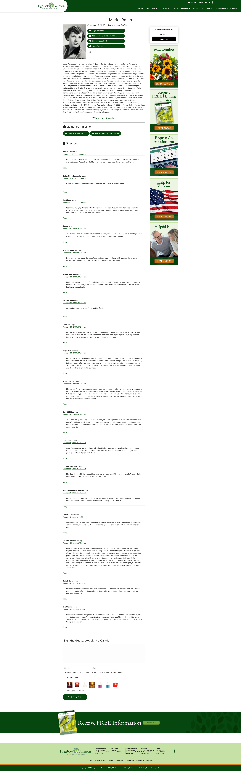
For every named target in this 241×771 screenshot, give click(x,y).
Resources (208, 8)
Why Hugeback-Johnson (146, 8)
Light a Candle (98, 31)
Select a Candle (73, 677)
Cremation (184, 8)
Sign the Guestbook (99, 41)
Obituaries (163, 8)
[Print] (90, 52)
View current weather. (105, 118)
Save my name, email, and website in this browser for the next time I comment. (95, 672)
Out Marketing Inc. (139, 768)
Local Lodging (232, 8)
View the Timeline (75, 133)
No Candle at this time (76, 691)
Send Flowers (97, 46)
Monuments (221, 8)
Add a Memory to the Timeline (103, 36)
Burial (173, 8)
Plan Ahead (196, 8)
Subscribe (164, 39)
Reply (65, 168)
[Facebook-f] (174, 751)
